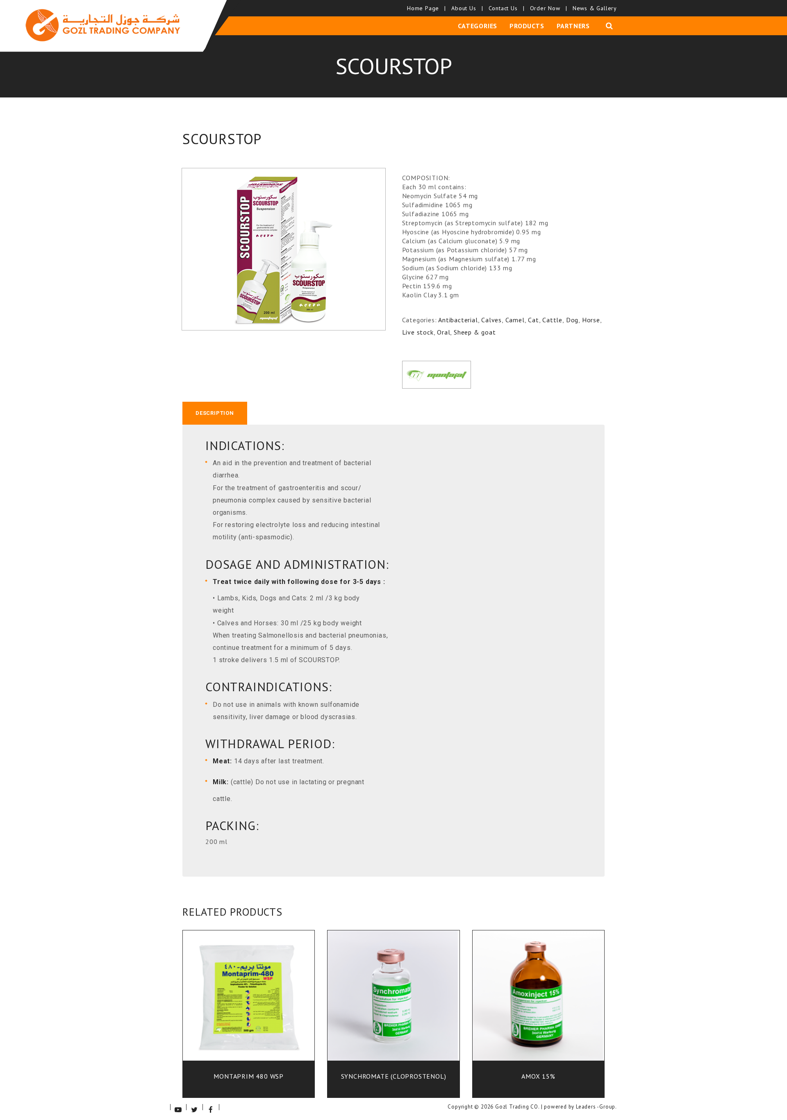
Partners (573, 26)
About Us (466, 8)
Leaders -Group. (596, 1106)
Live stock (418, 332)
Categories (477, 26)
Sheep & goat (475, 332)
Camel (515, 320)
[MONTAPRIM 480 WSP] (249, 1001)
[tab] (214, 413)
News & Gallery (595, 8)
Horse (591, 320)
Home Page (426, 8)
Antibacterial (458, 320)
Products (527, 26)
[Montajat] (436, 375)
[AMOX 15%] (538, 1001)
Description (215, 413)
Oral (443, 332)
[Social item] (178, 1107)
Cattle (552, 320)
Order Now (548, 8)
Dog (572, 320)
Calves (491, 320)
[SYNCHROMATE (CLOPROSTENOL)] (393, 1001)
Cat (533, 320)
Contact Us (506, 8)
